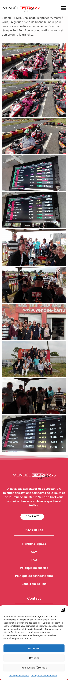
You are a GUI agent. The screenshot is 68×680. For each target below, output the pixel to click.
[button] (63, 610)
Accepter (34, 648)
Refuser (34, 658)
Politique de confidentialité (44, 675)
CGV (34, 551)
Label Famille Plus (34, 584)
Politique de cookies (19, 675)
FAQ (34, 559)
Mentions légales (34, 543)
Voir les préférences (34, 667)
